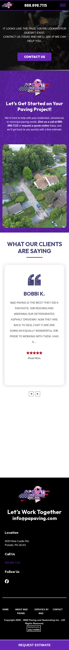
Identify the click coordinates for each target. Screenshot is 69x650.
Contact (58, 609)
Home (5, 609)
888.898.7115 (36, 5)
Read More (23, 358)
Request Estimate (34, 645)
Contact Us (34, 57)
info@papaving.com (34, 518)
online (45, 125)
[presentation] (31, 393)
